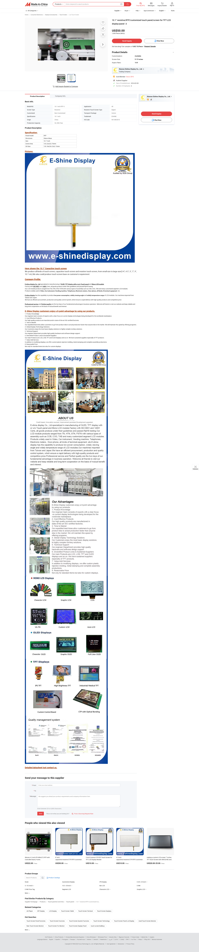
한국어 (116, 939)
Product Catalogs (54, 878)
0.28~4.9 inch (141, 882)
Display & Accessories (51, 15)
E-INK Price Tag (30, 889)
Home (26, 15)
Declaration (121, 944)
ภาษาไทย (133, 939)
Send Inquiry (127, 41)
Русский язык (81, 939)
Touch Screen (63, 15)
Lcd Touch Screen (74, 15)
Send (40, 814)
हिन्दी (127, 939)
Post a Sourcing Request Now (82, 814)
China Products (59, 937)
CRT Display (41, 911)
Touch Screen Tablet (67, 911)
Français (72, 939)
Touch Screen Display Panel (77, 926)
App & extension (149, 11)
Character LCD (104, 889)
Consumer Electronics (37, 15)
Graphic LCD (141, 889)
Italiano (89, 939)
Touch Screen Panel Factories (36, 921)
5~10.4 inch (29, 886)
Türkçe (140, 939)
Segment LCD (66, 889)
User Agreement (111, 944)
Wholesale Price (102, 937)
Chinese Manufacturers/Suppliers (75, 937)
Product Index (135, 937)
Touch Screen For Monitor (56, 926)
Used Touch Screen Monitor (147, 921)
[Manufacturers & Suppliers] (36, 4)
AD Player (30, 911)
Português (65, 939)
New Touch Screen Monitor (35, 926)
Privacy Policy (130, 944)
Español (57, 939)
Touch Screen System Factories (79, 921)
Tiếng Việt (147, 939)
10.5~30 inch (66, 886)
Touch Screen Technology (101, 921)
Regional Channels (124, 937)
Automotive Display (68, 882)
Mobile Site (144, 937)
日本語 (122, 939)
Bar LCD (102, 886)
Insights (152, 937)
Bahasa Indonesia (157, 939)
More (27, 930)
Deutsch (95, 939)
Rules (173, 11)
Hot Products (48, 937)
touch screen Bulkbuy (98, 926)
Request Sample (150, 46)
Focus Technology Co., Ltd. (86, 944)
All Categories (32, 11)
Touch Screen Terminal (85, 911)
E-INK (138, 886)
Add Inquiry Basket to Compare (66, 86)
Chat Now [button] (160, 41)
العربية (110, 939)
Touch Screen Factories (57, 921)
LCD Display (53, 911)
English (51, 939)
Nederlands (103, 939)
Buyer (126, 11)
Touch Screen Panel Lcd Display (124, 921)
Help (137, 11)
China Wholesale (91, 937)
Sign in (172, 5)
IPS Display (103, 882)
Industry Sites (113, 937)
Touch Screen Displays (104, 911)
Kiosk (26, 882)
